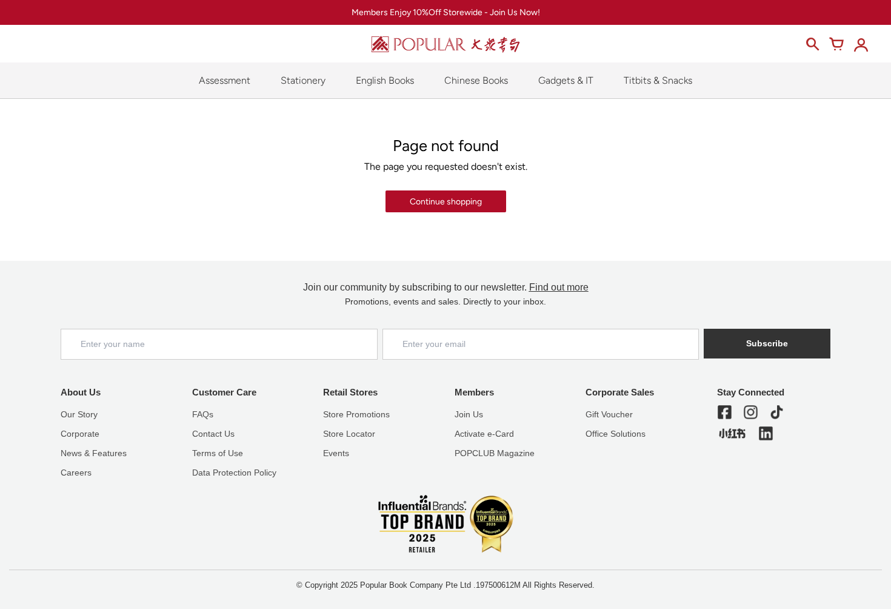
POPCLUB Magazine (495, 453)
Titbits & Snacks (658, 80)
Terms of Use (217, 453)
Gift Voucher (609, 414)
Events (336, 453)
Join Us (469, 414)
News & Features (94, 453)
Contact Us (213, 434)
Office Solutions (616, 434)
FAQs (202, 414)
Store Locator (349, 434)
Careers (76, 472)
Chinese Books (476, 80)
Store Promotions (356, 414)
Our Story (79, 414)
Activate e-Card (484, 434)
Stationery (303, 80)
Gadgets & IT (565, 80)
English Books (385, 80)
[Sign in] (861, 44)
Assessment (224, 80)
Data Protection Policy (234, 472)
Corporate (80, 434)
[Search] (812, 44)
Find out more (559, 287)
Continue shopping (446, 202)
